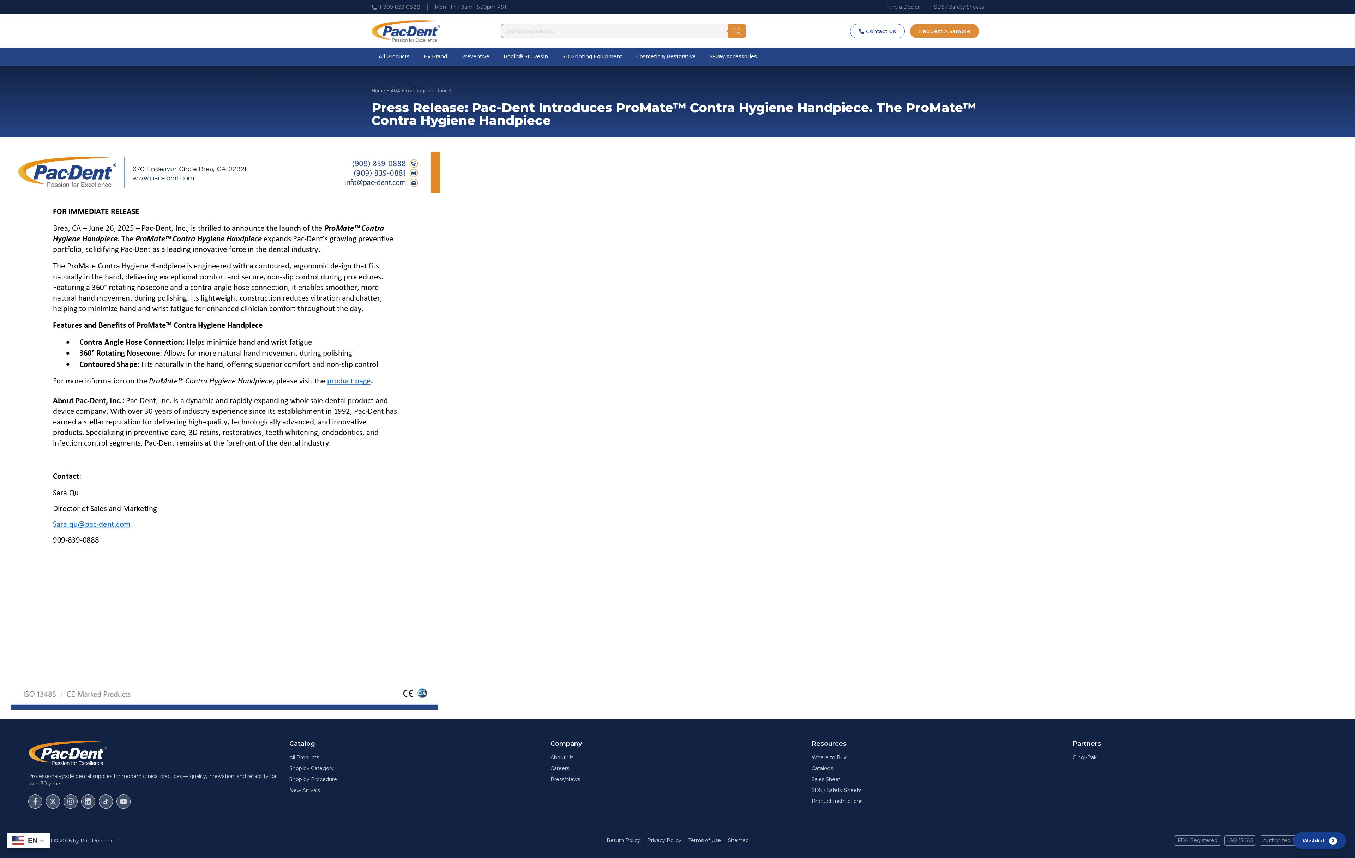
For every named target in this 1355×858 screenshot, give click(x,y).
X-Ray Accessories (733, 56)
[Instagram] (71, 801)
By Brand (435, 56)
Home (378, 90)
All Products (394, 56)
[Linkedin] (88, 801)
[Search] (737, 31)
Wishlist (1318, 840)
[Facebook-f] (35, 801)
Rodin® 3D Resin (526, 56)
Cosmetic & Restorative (666, 56)
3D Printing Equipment (592, 56)
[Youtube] (123, 801)
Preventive (475, 56)
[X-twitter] (53, 801)
